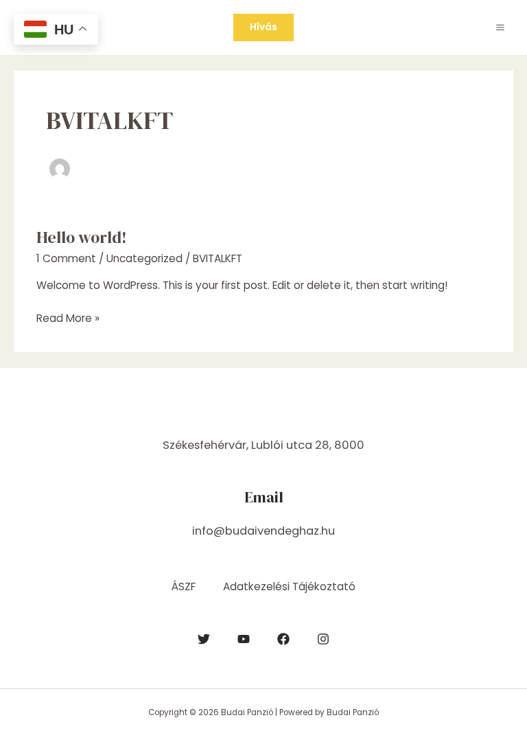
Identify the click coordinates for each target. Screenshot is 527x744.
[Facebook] (283, 639)
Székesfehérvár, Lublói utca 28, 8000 (263, 445)
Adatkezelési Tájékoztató (289, 586)
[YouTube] (243, 639)
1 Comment (66, 258)
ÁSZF (184, 586)
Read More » (67, 317)
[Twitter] (204, 639)
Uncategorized (144, 258)
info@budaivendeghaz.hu (263, 531)
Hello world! (81, 237)
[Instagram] (323, 639)
